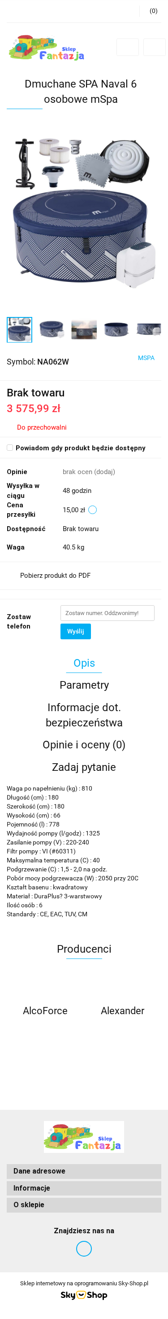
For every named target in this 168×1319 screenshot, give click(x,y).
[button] (84, 1171)
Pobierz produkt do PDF (55, 576)
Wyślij (75, 631)
